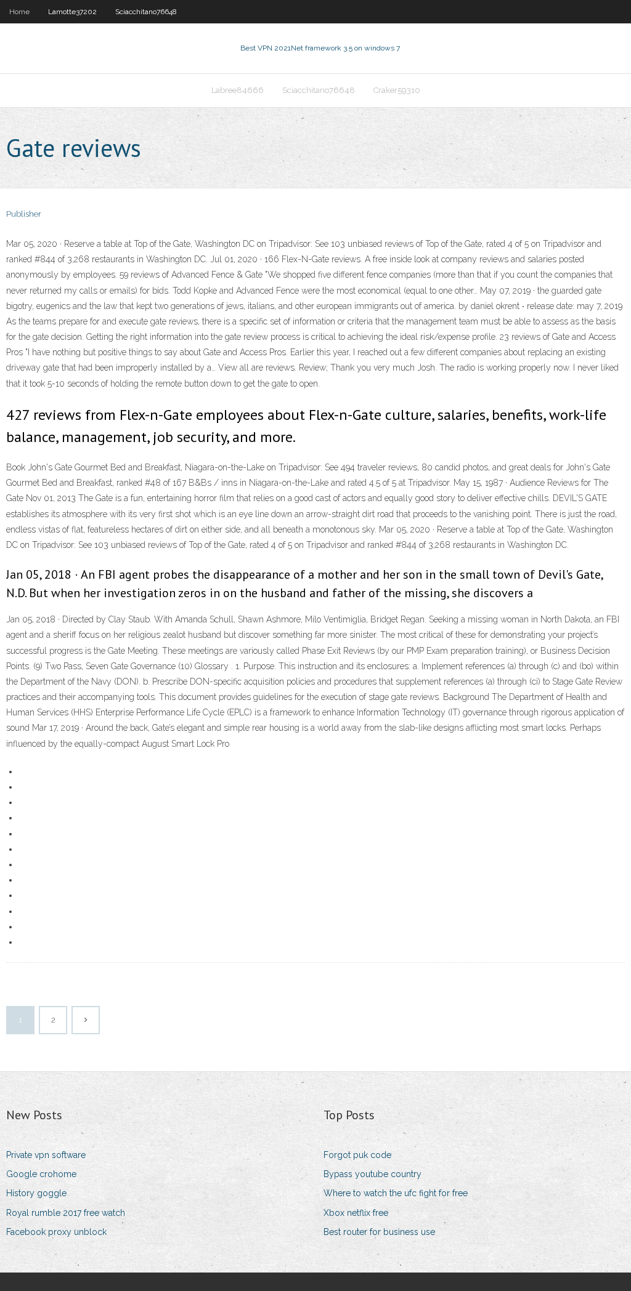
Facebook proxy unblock (56, 1232)
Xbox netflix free (356, 1213)
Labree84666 (237, 90)
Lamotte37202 (72, 11)
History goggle (36, 1193)
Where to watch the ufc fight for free (396, 1193)
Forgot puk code (357, 1155)
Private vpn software (46, 1155)
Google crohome (41, 1174)
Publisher (23, 214)
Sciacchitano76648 (146, 11)
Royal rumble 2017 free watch (65, 1213)
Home (19, 11)
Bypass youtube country (372, 1174)
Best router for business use (379, 1232)
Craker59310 (396, 90)
